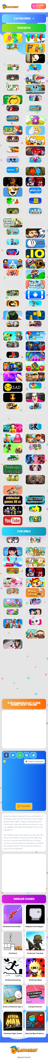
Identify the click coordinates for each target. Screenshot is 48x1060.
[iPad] (12, 267)
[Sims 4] (12, 627)
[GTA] (12, 226)
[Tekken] (35, 462)
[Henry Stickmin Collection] (35, 246)
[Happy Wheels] (13, 233)
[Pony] (35, 603)
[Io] (35, 257)
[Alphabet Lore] (35, 51)
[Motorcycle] (35, 305)
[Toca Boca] (35, 637)
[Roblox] (35, 380)
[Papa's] (35, 596)
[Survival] (12, 452)
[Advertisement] (24, 675)
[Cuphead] (35, 144)
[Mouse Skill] (12, 318)
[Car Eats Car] (35, 82)
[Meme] (35, 288)
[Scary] (12, 400)
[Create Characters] (12, 555)
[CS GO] (13, 140)
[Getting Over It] (13, 212)
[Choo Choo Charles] (13, 110)
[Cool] (35, 133)
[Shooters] (13, 408)
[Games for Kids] (35, 586)
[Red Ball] (35, 370)
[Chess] (35, 99)
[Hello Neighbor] (13, 243)
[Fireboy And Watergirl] (35, 175)
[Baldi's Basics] (13, 69)
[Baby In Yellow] (35, 62)
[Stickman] (35, 428)
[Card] (13, 89)
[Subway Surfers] (35, 442)
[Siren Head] (35, 408)
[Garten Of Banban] (13, 202)
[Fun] (12, 195)
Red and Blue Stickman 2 (35, 1033)
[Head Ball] (35, 236)
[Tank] (13, 459)
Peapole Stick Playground (36, 926)
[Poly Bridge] (13, 346)
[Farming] (13, 572)
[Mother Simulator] (13, 593)
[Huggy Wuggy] (13, 253)
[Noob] (35, 318)
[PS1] (13, 356)
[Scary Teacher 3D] (35, 400)
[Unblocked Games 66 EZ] (12, 503)
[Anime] (13, 541)
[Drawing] (12, 565)
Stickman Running (13, 980)
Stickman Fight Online (13, 1033)
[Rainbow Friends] (12, 370)
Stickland (13, 953)
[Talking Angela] (35, 623)
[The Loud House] (12, 493)
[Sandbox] (35, 387)
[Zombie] (35, 521)
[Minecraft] (13, 295)
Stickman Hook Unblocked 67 (15, 926)
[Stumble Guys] (12, 442)
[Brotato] (13, 79)
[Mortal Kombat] (13, 305)
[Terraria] (12, 472)
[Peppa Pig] (12, 606)
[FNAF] (12, 185)
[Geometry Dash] (35, 202)
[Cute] (35, 555)
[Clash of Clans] (35, 110)
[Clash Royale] (13, 120)
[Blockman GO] (35, 69)
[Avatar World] (35, 541)
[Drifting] (13, 151)
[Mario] (35, 277)
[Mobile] (35, 298)
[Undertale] (12, 513)
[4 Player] (35, 41)
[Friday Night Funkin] (35, 185)
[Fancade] (13, 171)
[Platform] (35, 339)
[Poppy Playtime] (35, 349)
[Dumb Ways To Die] (13, 161)
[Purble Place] (13, 613)
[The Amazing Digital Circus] (35, 469)
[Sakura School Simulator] (35, 613)
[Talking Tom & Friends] (35, 449)
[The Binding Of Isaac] (35, 483)
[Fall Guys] (35, 161)
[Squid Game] (12, 431)
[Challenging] (12, 103)
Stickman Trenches (35, 953)
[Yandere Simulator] (12, 647)
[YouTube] (12, 524)
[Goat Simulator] (35, 212)
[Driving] (35, 154)
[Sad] (12, 390)
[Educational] (35, 565)
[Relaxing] (12, 380)
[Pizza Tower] (35, 325)
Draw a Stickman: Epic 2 (13, 1007)
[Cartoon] (35, 92)
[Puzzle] (35, 359)
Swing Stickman (35, 1007)
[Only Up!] (13, 325)
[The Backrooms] (13, 479)
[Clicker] (35, 123)
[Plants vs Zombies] (12, 339)
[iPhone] (35, 267)
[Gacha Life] (12, 586)
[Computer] (12, 133)
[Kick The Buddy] (13, 274)
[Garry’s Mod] (35, 192)
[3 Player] (12, 41)
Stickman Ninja (35, 980)
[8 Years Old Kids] (13, 48)
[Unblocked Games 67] (35, 503)
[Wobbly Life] (35, 510)
